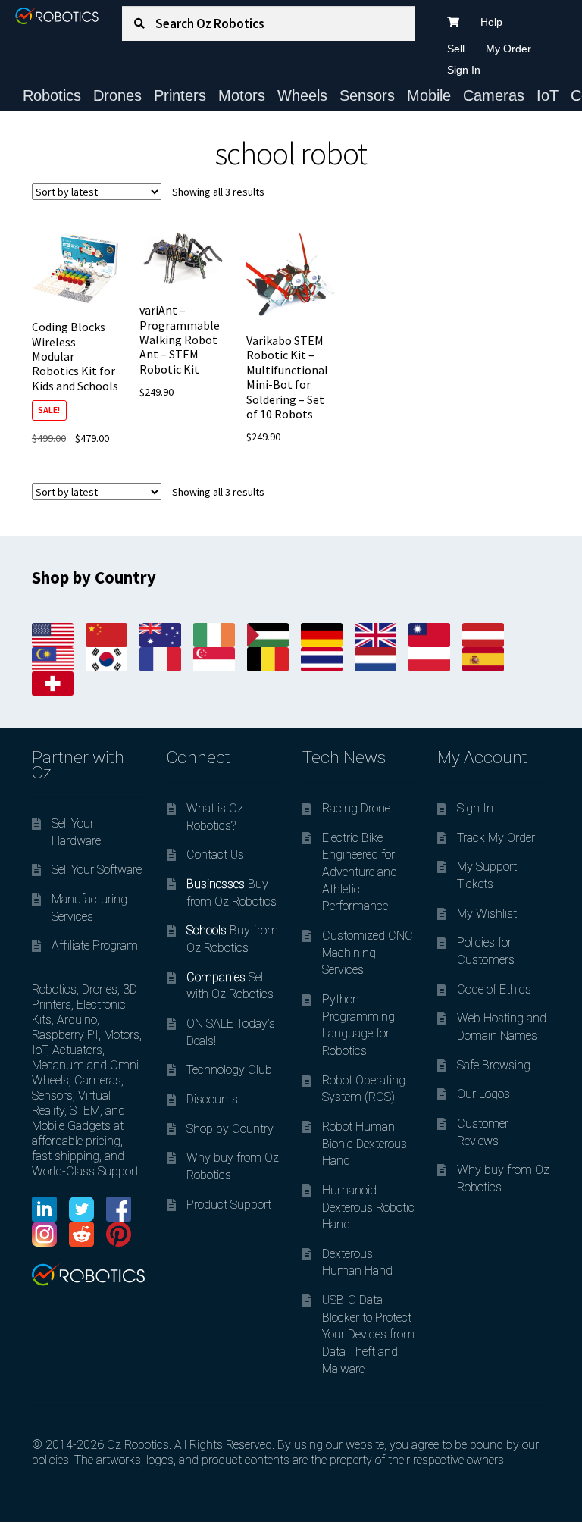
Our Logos (483, 1094)
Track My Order (496, 838)
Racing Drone (356, 808)
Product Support (228, 1204)
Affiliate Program (95, 945)
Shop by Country (230, 1129)
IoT (548, 95)
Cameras (493, 95)
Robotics (52, 95)
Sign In (463, 70)
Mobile (429, 95)
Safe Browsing (493, 1065)
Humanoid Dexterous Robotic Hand (368, 1207)
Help (491, 22)
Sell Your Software (97, 869)
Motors (241, 95)
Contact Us (215, 854)
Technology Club (229, 1069)
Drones (117, 95)
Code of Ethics (494, 989)
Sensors (367, 95)
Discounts (212, 1099)
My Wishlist (487, 913)
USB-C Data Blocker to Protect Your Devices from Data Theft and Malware (368, 1334)
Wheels (302, 95)
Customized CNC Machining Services (367, 952)
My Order (508, 48)
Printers (180, 95)
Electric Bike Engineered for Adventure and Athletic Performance (359, 872)
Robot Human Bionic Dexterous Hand (364, 1143)
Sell (456, 48)
